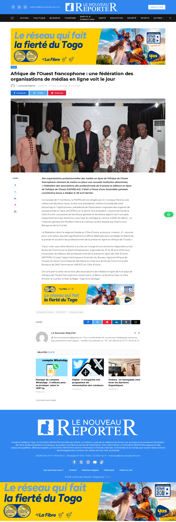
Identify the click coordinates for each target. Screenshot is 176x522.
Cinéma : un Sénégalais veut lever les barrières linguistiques (124, 383)
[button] (168, 214)
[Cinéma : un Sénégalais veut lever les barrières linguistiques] (124, 367)
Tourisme (70, 18)
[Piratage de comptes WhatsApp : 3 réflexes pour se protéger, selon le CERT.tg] (52, 367)
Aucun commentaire (59, 86)
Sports (145, 18)
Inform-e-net (126, 470)
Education (116, 18)
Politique (39, 18)
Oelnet (107, 477)
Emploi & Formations (87, 18)
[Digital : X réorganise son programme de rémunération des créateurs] (88, 367)
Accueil (24, 18)
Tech (14, 67)
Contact (73, 470)
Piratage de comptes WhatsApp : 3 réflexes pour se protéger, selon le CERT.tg (51, 384)
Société (131, 18)
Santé (102, 18)
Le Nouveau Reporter (27, 86)
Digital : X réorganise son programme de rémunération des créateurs (87, 383)
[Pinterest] (15, 204)
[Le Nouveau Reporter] (91, 7)
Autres (158, 18)
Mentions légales (90, 470)
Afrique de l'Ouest (45, 312)
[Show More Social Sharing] (69, 92)
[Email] (15, 211)
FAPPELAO (61, 312)
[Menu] (12, 18)
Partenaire (109, 470)
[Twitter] (15, 191)
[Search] (170, 18)
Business (55, 18)
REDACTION (157, 7)
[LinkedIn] (15, 198)
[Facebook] (15, 185)
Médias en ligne (76, 312)
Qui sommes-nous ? (54, 470)
